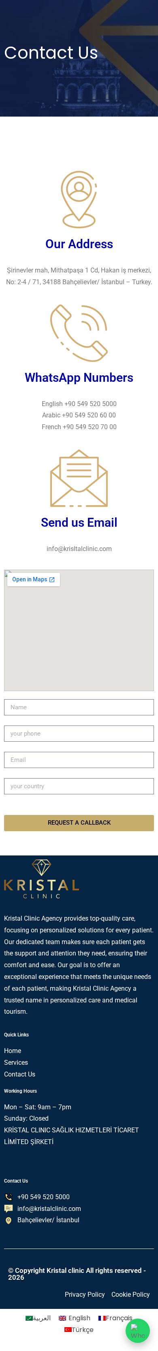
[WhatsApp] (138, 1331)
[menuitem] (38, 1318)
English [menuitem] (79, 1318)
